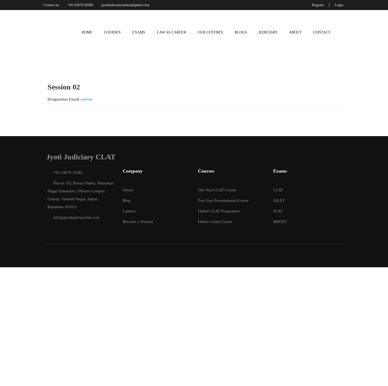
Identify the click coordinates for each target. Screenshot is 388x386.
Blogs (241, 32)
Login (339, 5)
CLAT (278, 190)
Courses (112, 32)
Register (318, 5)
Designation (58, 99)
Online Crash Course (215, 222)
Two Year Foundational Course (223, 200)
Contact (321, 32)
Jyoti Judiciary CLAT (81, 157)
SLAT (277, 211)
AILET (279, 200)
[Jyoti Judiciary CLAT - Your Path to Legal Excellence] (53, 32)
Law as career (171, 32)
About (295, 32)
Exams (138, 32)
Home (87, 32)
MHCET (280, 222)
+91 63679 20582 (80, 5)
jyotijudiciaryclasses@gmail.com (125, 5)
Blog (127, 200)
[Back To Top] (377, 376)
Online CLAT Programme (219, 211)
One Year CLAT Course (217, 190)
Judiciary (267, 32)
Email (74, 99)
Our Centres (210, 32)
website (86, 99)
